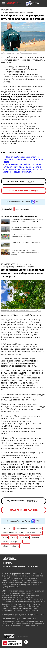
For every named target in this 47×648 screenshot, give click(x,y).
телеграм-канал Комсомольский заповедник (21, 311)
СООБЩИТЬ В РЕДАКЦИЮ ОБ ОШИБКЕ (20, 566)
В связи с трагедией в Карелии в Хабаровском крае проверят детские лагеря (25, 252)
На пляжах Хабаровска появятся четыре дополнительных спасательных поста (23, 159)
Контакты (7, 563)
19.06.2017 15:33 (7, 10)
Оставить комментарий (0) (24, 190)
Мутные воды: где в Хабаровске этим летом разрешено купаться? (23, 170)
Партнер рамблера (22, 636)
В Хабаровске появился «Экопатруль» (25, 242)
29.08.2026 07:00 (8, 264)
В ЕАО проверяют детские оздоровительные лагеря (21, 236)
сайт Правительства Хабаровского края (19, 53)
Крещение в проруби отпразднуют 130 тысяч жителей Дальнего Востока (22, 165)
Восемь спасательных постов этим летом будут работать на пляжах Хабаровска (27, 220)
